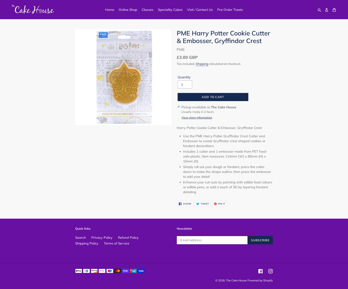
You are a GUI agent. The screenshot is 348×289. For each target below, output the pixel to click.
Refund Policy (128, 237)
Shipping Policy (86, 243)
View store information (196, 117)
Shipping (202, 64)
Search (80, 237)
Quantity (184, 77)
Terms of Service (116, 243)
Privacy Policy (102, 237)
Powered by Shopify (260, 280)
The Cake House (236, 280)
